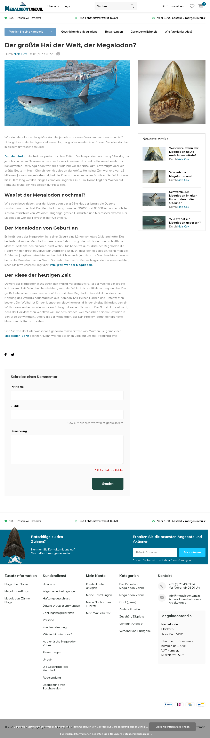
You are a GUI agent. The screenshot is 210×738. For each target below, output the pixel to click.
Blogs (66, 6)
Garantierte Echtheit (144, 31)
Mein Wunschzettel (99, 613)
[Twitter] (12, 355)
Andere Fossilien (130, 609)
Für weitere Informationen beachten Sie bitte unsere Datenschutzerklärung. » (106, 733)
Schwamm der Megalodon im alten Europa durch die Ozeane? (183, 197)
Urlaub (47, 659)
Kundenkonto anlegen (95, 586)
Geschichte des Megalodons (79, 31)
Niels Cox (20, 54)
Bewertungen (114, 31)
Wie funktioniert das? (178, 31)
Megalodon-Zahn (17, 336)
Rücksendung (52, 677)
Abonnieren (192, 552)
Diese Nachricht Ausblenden (172, 726)
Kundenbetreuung (55, 627)
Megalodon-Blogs (17, 591)
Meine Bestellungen (99, 595)
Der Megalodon (15, 156)
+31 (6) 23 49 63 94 (182, 584)
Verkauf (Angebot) (131, 623)
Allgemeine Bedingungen (59, 591)
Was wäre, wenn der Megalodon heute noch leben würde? (184, 151)
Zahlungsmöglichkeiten (58, 613)
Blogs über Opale (16, 584)
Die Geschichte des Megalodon (55, 668)
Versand (48, 620)
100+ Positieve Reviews (25, 18)
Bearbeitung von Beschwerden (54, 686)
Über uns (53, 6)
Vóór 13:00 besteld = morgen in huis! (181, 18)
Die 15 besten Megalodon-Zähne (132, 586)
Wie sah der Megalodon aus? (181, 174)
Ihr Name (17, 387)
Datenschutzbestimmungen (61, 605)
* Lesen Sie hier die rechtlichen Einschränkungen (162, 560)
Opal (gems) (127, 602)
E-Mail (15, 406)
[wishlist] (192, 6)
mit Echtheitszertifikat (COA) (99, 18)
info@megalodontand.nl (184, 595)
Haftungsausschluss (56, 598)
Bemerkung (19, 431)
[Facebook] (6, 355)
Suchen (132, 6)
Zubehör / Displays (131, 616)
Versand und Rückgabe (135, 631)
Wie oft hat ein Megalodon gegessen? (185, 220)
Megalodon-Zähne (132, 595)
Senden (108, 484)
